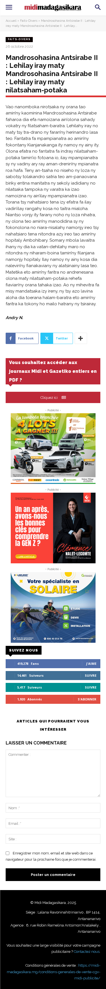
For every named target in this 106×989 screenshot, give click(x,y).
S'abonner (87, 699)
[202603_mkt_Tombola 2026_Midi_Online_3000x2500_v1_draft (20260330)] (53, 448)
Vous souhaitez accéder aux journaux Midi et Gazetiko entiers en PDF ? (53, 371)
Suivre (90, 675)
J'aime (91, 663)
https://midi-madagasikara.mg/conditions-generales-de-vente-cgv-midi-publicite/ (53, 971)
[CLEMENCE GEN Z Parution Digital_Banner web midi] (53, 528)
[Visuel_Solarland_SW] (53, 607)
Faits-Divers (28, 21)
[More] (81, 338)
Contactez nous (86, 951)
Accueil (11, 21)
